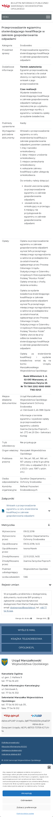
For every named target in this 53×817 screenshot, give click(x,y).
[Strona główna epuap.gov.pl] (40, 715)
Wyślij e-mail (34, 631)
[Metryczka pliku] (49, 511)
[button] (49, 767)
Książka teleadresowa (26, 638)
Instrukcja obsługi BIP (11, 754)
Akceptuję (26, 793)
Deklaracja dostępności (12, 750)
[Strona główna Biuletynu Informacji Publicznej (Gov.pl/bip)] (15, 715)
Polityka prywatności (10, 742)
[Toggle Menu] (48, 17)
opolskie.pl (26, 647)
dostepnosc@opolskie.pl (22, 607)
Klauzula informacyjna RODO (14, 746)
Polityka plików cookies (25, 813)
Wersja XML (41, 618)
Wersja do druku (22, 618)
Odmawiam (26, 800)
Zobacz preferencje (27, 807)
